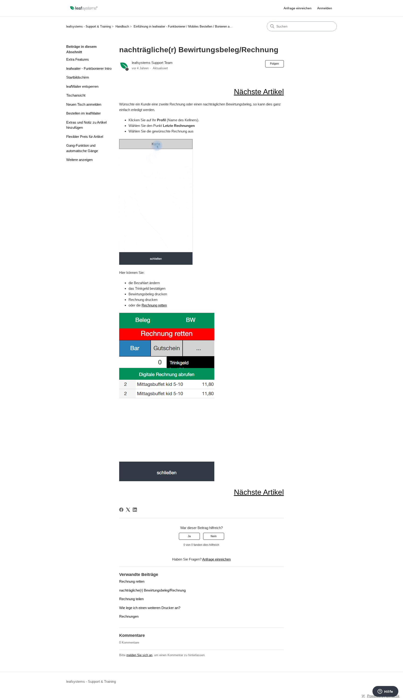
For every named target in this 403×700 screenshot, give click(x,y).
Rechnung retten (154, 305)
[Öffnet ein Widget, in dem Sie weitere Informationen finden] (385, 692)
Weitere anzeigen (79, 160)
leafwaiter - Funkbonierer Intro (88, 68)
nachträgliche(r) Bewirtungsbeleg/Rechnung (152, 590)
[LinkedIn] (135, 510)
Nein (214, 536)
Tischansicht (75, 95)
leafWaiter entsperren (82, 86)
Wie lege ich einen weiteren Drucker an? (149, 608)
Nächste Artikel (259, 91)
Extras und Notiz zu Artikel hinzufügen (86, 125)
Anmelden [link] (324, 8)
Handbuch (122, 26)
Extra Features (77, 59)
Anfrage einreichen (298, 8)
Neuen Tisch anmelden (83, 104)
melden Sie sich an (139, 655)
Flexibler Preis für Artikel (84, 137)
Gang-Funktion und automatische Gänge (82, 148)
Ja (189, 536)
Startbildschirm (77, 77)
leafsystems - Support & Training (88, 26)
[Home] (84, 8)
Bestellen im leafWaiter (83, 113)
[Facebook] (121, 510)
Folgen (274, 63)
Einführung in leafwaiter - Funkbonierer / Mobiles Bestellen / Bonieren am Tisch (187, 26)
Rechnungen (129, 616)
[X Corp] (128, 510)
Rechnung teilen (131, 599)
